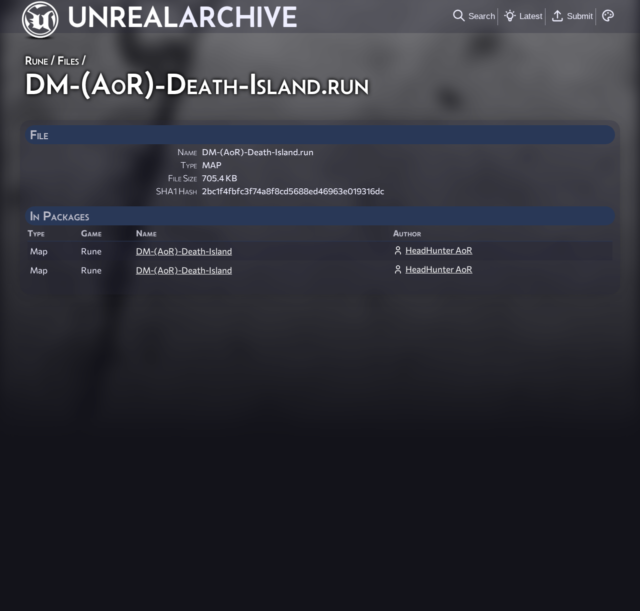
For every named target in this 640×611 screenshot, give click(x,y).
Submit (580, 16)
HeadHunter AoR (439, 250)
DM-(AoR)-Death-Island (184, 251)
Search (481, 16)
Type (188, 165)
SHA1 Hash (176, 191)
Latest (531, 16)
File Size (182, 178)
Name (187, 152)
